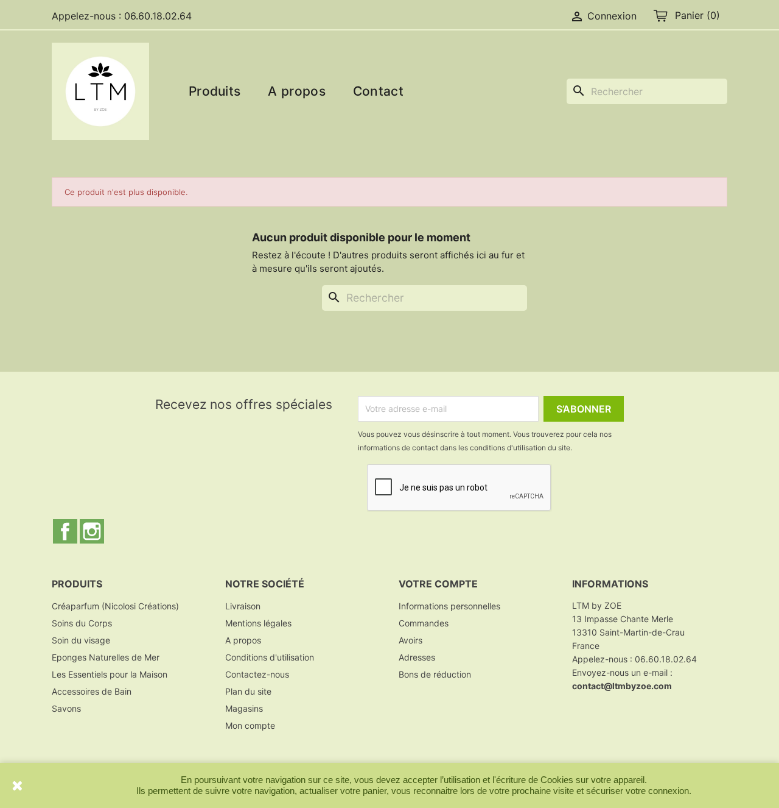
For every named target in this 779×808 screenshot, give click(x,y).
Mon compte (250, 725)
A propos (296, 91)
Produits (214, 91)
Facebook (65, 531)
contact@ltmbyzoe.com (622, 686)
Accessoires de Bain (91, 691)
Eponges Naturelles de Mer (105, 657)
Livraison (242, 606)
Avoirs (410, 640)
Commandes (424, 623)
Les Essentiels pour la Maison (109, 674)
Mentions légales (258, 623)
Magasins (244, 708)
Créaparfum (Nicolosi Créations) (115, 606)
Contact (378, 91)
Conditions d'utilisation (269, 657)
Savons (66, 708)
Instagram (92, 531)
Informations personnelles (449, 606)
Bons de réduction (435, 674)
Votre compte (438, 584)
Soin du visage (81, 640)
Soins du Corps (82, 623)
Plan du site (248, 691)
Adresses (417, 657)
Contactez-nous (257, 674)
